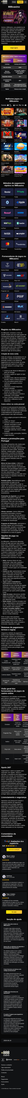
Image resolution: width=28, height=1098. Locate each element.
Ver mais (14, 912)
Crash (16, 105)
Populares (3, 105)
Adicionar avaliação (14, 849)
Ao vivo (10, 105)
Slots (23, 105)
